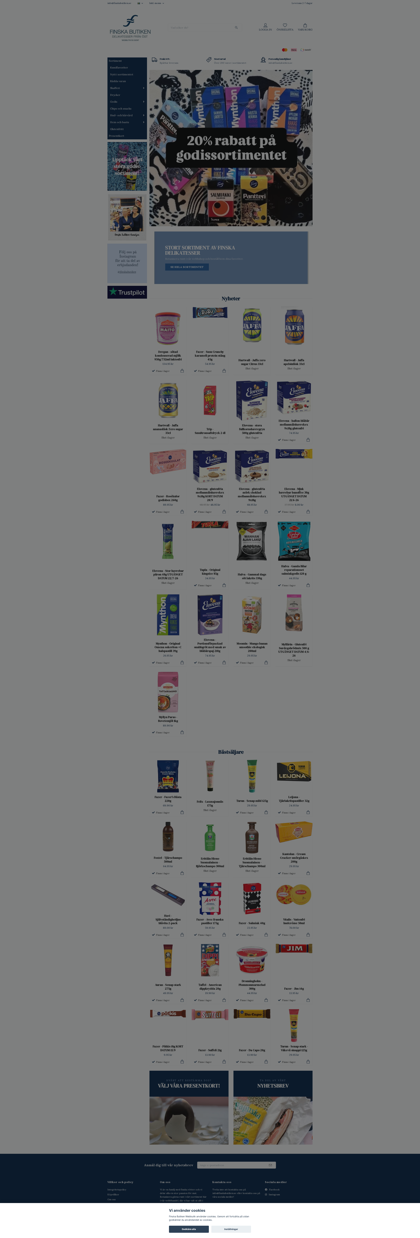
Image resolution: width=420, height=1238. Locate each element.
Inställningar (231, 1229)
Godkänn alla (189, 1229)
